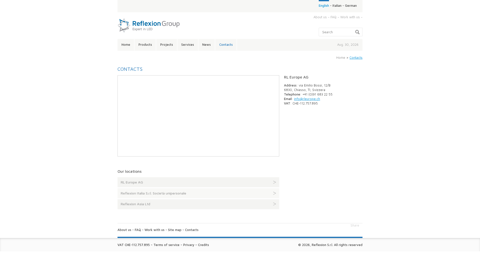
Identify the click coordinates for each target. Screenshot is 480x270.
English (324, 6)
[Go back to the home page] (149, 35)
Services (187, 44)
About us (320, 17)
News (206, 44)
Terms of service (167, 245)
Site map (175, 230)
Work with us (350, 17)
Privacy (188, 245)
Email (288, 99)
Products (145, 44)
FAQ (333, 17)
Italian (337, 6)
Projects (166, 44)
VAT (287, 103)
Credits (203, 245)
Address (290, 85)
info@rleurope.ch (307, 99)
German (351, 6)
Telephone (292, 94)
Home (126, 44)
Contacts (226, 44)
